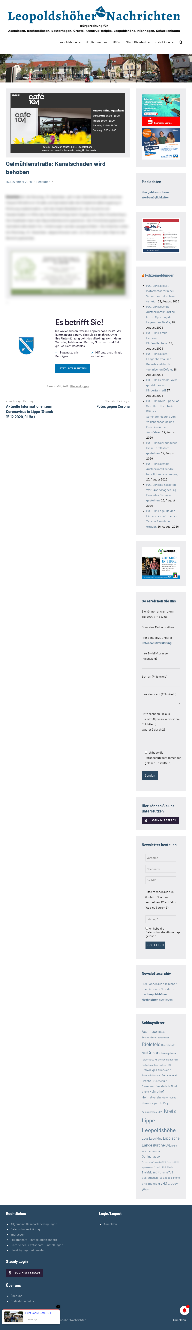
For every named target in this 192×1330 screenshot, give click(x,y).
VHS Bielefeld (151, 1183)
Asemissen (150, 1031)
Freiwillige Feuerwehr (156, 1070)
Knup (166, 1103)
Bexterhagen (163, 1037)
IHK (160, 1103)
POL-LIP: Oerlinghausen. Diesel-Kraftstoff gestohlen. (162, 448)
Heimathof (156, 1091)
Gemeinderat (169, 1075)
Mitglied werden (96, 42)
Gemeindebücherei (151, 1075)
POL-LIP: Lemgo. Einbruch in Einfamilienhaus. (157, 338)
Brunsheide (168, 1045)
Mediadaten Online (22, 1301)
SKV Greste (167, 1162)
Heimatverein (151, 1097)
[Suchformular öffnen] (181, 42)
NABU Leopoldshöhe (151, 1151)
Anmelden (110, 1224)
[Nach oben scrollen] (184, 1322)
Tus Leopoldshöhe (169, 1177)
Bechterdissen (149, 1037)
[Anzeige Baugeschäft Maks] (161, 252)
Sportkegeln (147, 1167)
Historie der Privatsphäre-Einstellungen (36, 1245)
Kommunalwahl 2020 (152, 1111)
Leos (145, 1138)
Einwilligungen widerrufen (27, 1250)
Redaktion (43, 181)
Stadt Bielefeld (136, 42)
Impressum (17, 1234)
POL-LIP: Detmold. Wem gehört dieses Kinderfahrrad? (161, 385)
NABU (174, 1145)
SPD (176, 1162)
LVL (168, 1145)
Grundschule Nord (166, 1086)
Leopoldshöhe (67, 42)
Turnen (164, 1172)
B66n (116, 42)
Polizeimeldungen (159, 275)
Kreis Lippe (162, 42)
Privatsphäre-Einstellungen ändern (33, 1239)
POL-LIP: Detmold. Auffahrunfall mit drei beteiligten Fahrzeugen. (162, 469)
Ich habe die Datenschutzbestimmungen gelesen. (164, 932)
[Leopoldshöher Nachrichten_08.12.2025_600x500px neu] (161, 577)
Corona (154, 1052)
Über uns (16, 1295)
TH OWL (157, 1172)
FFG (169, 1064)
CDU (144, 1053)
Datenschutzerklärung (25, 1229)
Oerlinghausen (151, 1156)
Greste (146, 1081)
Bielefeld (151, 1044)
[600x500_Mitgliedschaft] (161, 158)
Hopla (154, 1103)
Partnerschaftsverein (151, 1162)
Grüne (145, 1091)
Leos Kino (155, 1138)
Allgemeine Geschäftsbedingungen (33, 1224)
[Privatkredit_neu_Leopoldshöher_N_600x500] (161, 125)
